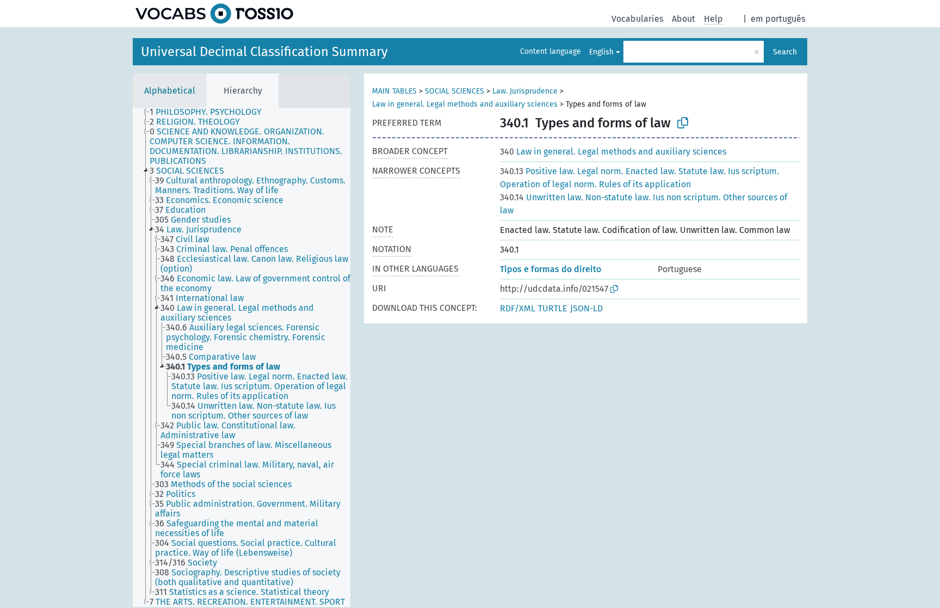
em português (778, 19)
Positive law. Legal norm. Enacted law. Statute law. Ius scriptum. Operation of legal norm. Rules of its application (639, 177)
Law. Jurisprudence (525, 91)
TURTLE (552, 308)
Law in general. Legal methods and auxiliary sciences (465, 104)
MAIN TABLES (394, 91)
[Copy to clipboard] (682, 123)
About (683, 19)
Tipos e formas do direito (550, 269)
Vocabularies (637, 19)
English (601, 52)
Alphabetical (169, 90)
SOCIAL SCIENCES (454, 91)
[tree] (241, 357)
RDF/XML (517, 308)
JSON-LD (586, 308)
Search (785, 52)
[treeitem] (210, 112)
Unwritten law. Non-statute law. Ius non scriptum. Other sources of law (643, 204)
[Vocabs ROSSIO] (214, 13)
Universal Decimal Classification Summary (264, 51)
